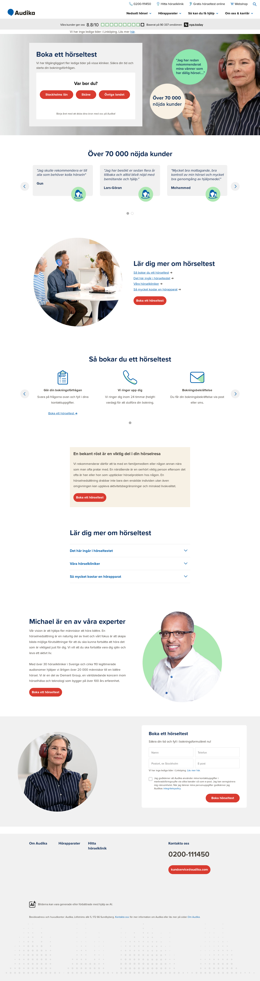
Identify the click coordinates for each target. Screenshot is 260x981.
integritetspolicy (172, 788)
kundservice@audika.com (189, 869)
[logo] (21, 12)
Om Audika (38, 843)
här (132, 31)
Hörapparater (69, 843)
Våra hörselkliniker (146, 283)
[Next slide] (235, 186)
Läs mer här (193, 770)
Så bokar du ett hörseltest (151, 272)
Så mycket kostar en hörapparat (155, 289)
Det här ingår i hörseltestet (152, 278)
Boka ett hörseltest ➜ (62, 413)
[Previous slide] (24, 186)
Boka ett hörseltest (150, 300)
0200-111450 (188, 854)
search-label (254, 4)
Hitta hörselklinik (97, 846)
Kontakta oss (178, 843)
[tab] (138, 13)
